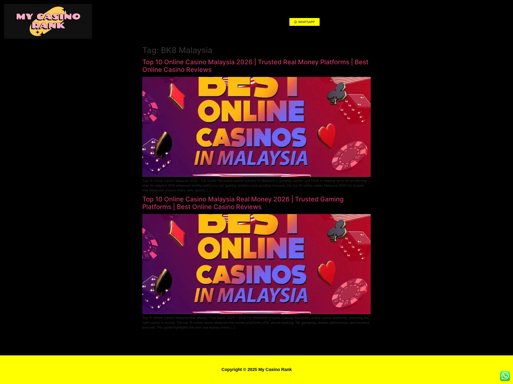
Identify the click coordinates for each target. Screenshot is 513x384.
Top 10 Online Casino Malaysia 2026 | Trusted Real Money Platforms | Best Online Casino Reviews (255, 65)
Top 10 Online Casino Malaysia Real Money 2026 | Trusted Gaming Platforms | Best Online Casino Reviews (243, 203)
